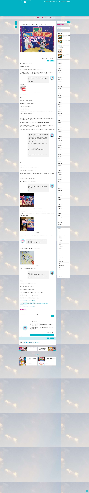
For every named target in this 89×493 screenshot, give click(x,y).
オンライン (60, 242)
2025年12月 (60, 81)
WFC (28, 342)
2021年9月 (60, 197)
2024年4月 (60, 127)
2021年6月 (60, 204)
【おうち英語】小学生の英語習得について (50, 1)
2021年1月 (60, 215)
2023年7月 (60, 147)
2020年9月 (60, 224)
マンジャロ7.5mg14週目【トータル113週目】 (27, 306)
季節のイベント (61, 257)
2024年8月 (60, 118)
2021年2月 (60, 213)
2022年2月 (60, 186)
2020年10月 (60, 222)
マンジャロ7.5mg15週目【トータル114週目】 (27, 302)
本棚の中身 (68, 1)
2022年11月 (60, 165)
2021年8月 (60, 199)
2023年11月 (60, 138)
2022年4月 (60, 181)
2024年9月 (60, 115)
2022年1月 (60, 188)
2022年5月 (60, 179)
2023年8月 (60, 145)
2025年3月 (60, 102)
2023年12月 (60, 136)
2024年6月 (60, 122)
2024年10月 (60, 113)
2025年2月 (60, 104)
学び (59, 259)
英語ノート (60, 276)
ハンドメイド (53, 17)
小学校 (59, 263)
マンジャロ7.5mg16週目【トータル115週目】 (27, 300)
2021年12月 (60, 190)
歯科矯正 (60, 269)
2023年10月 (60, 140)
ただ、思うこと (61, 246)
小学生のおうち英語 (61, 265)
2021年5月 (60, 206)
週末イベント (38, 342)
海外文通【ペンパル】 (24, 304)
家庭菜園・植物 (61, 261)
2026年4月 (60, 72)
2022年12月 (60, 163)
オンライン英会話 (46, 17)
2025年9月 (60, 88)
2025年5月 (60, 97)
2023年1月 (60, 161)
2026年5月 (60, 70)
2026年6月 (60, 68)
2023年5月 (60, 152)
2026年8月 (60, 63)
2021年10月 (60, 195)
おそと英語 (60, 240)
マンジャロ (60, 250)
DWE (59, 1)
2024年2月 (60, 131)
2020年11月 (60, 220)
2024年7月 (60, 120)
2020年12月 (60, 217)
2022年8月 (60, 172)
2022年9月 (60, 170)
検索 (69, 21)
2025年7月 (60, 93)
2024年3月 (60, 129)
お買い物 (60, 244)
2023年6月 (60, 149)
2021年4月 (60, 208)
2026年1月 (60, 79)
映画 (59, 267)
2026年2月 (60, 77)
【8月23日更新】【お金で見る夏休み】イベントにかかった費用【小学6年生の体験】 (34, 303)
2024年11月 (60, 111)
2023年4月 (60, 154)
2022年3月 (60, 183)
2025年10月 (60, 86)
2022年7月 (60, 174)
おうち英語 (63, 1)
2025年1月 (60, 106)
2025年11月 (60, 84)
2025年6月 (60, 95)
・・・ (59, 231)
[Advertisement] (44, 9)
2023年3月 (60, 156)
